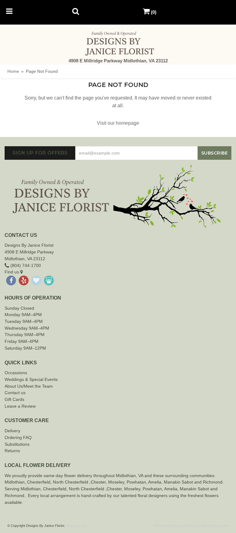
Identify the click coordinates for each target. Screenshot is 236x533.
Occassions (16, 372)
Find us (12, 271)
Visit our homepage (118, 123)
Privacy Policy (76, 525)
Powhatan (136, 482)
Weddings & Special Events (31, 379)
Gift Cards (14, 399)
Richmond (212, 482)
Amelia (154, 482)
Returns (12, 450)
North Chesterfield (70, 482)
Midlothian (15, 482)
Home (13, 71)
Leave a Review (20, 406)
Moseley (116, 482)
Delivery (12, 430)
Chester (34, 482)
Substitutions (17, 444)
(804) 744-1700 (25, 265)
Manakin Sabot (178, 482)
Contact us (15, 392)
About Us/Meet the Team (29, 386)
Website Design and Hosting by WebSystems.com (191, 525)
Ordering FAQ (18, 437)
